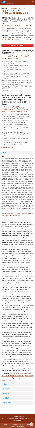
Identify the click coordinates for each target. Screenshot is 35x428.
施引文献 (6, 398)
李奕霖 (3, 58)
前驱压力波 (9, 216)
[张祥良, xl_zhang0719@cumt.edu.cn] (20, 55)
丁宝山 (3, 56)
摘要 (4, 152)
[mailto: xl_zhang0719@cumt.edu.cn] (17, 108)
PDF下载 (18, 45)
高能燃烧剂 (10, 213)
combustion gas (6, 380)
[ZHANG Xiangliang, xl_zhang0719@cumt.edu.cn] (16, 108)
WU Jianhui (11, 111)
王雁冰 (10, 56)
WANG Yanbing (18, 107)
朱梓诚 (26, 56)
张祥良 (16, 56)
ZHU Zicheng (24, 109)
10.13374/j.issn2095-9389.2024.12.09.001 (15, 13)
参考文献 (7, 389)
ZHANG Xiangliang (7, 109)
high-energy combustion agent (19, 373)
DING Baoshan (6, 107)
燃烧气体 (17, 216)
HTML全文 (6, 384)
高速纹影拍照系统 (20, 213)
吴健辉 (10, 58)
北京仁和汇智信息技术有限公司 (15, 424)
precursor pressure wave (20, 378)
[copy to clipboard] (31, 39)
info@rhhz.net (14, 426)
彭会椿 (16, 58)
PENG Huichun (22, 111)
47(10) (3, 11)
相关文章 (6, 393)
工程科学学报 (13, 9)
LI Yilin (3, 111)
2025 (22, 9)
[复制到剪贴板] (31, 25)
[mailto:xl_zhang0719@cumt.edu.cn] (21, 55)
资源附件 (7, 403)
